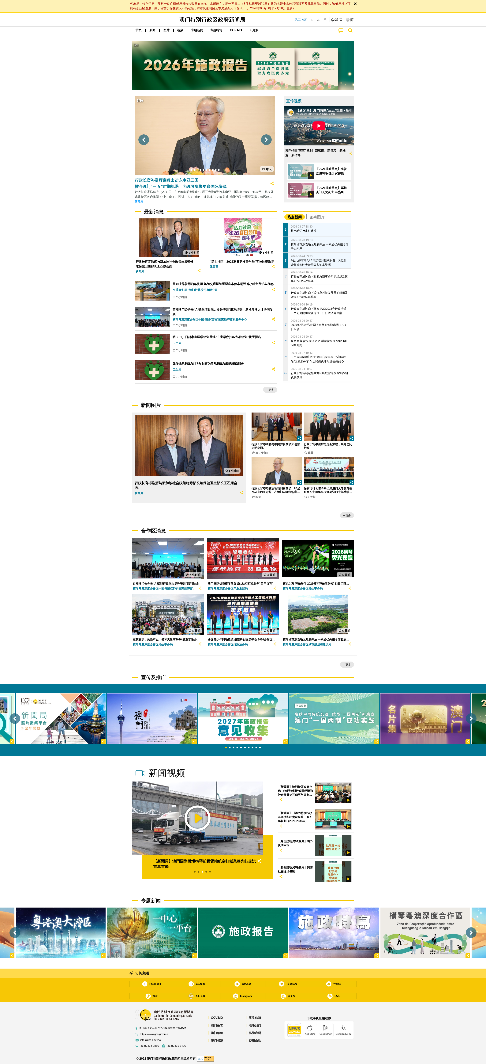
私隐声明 (255, 1033)
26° (338, 19)
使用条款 (255, 1040)
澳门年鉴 (217, 1033)
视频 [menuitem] (180, 30)
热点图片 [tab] (317, 217)
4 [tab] (237, 748)
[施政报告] (243, 932)
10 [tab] (260, 748)
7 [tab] (249, 748)
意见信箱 (255, 1017)
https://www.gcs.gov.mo (154, 1034)
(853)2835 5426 (176, 1045)
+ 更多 (270, 389)
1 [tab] (226, 748)
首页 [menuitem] (139, 30)
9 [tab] (256, 748)
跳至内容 (301, 19)
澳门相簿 (217, 1040)
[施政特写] (334, 932)
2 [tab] (230, 748)
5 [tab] (241, 748)
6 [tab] (245, 748)
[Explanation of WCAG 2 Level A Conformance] (205, 1058)
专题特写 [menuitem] (216, 30)
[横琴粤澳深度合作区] (425, 932)
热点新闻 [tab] (294, 217)
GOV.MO (217, 1017)
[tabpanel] (243, 718)
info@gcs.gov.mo (150, 1040)
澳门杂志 (217, 1025)
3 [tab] (233, 748)
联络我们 (255, 1025)
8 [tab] (252, 748)
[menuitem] (152, 30)
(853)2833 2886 (149, 1045)
